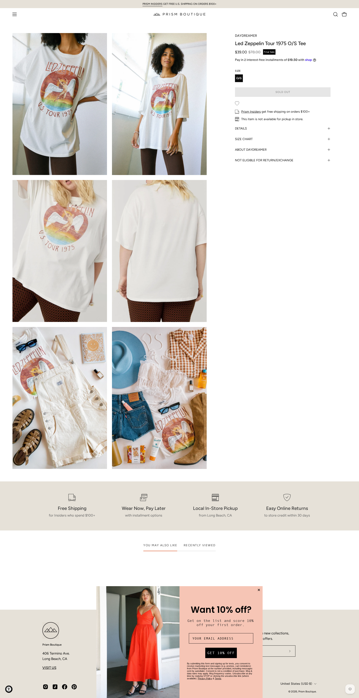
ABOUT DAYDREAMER (251, 150)
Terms (218, 678)
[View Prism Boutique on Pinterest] (74, 687)
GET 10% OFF (221, 653)
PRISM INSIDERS (152, 3)
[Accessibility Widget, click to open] (8, 689)
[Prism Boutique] (179, 14)
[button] (335, 14)
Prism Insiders (251, 111)
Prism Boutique (51, 644)
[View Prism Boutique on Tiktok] (55, 687)
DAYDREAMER (246, 36)
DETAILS (241, 128)
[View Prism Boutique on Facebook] (64, 687)
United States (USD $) (296, 684)
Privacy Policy (205, 678)
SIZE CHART (244, 139)
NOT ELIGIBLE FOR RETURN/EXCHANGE (264, 160)
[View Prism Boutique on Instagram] (45, 687)
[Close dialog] (259, 590)
